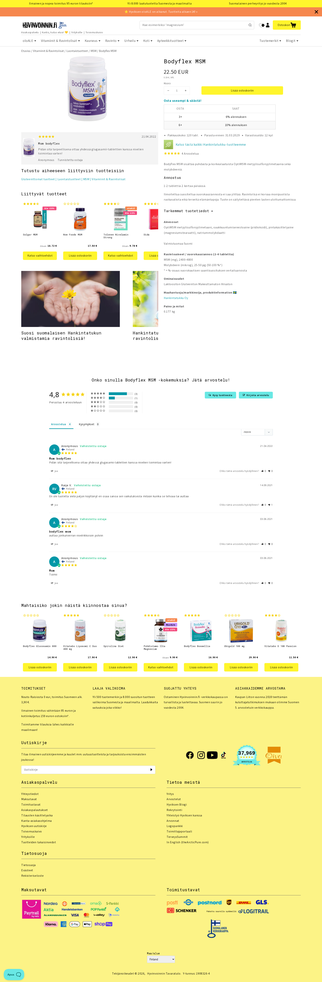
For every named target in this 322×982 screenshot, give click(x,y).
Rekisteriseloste (32, 876)
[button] (287, 25)
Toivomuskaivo (94, 32)
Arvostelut (174, 799)
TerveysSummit (177, 837)
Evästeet (27, 870)
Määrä (167, 83)
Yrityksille (76, 32)
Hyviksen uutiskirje (34, 826)
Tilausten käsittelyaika (37, 815)
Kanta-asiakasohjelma (36, 821)
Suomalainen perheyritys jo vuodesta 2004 (258, 3)
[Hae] (250, 25)
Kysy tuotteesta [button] (222, 395)
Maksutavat (29, 799)
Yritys (170, 794)
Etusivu (25, 51)
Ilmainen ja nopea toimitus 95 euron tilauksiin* (61, 3)
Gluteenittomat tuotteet (38, 179)
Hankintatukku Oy (176, 298)
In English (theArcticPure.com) (188, 842)
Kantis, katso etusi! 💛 (55, 32)
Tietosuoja (28, 865)
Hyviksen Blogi (177, 804)
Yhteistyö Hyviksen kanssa (184, 815)
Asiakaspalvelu (30, 32)
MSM (94, 51)
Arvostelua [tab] (58, 424)
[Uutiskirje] (151, 770)
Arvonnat (173, 821)
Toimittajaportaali (179, 831)
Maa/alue (153, 953)
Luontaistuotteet (77, 51)
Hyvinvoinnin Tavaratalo (164, 973)
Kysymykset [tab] (86, 424)
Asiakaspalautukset (34, 810)
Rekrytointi (174, 810)
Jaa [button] (56, 471)
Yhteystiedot (30, 794)
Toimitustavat (31, 804)
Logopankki (175, 826)
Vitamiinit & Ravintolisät (48, 51)
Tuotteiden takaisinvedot (38, 842)
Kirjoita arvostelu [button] (258, 395)
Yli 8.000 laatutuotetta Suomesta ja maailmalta (159, 3)
